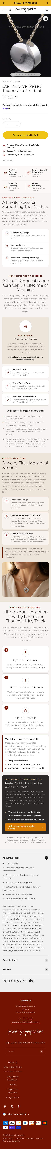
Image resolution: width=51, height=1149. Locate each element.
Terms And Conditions (11, 1141)
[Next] (47, 2)
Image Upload (13, 1097)
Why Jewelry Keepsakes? (13, 1078)
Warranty (20, 1138)
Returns (39, 1138)
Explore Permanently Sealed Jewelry (25, 827)
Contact (13, 1084)
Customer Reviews (13, 1072)
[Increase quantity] (17, 124)
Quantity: (7, 118)
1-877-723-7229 (25, 1018)
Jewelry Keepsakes (11, 81)
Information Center (13, 1067)
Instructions (11, 887)
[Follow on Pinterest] (19, 1106)
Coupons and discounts (13, 1091)
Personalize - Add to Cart (25, 135)
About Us (12, 1062)
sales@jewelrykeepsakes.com (25, 1022)
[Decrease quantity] (6, 124)
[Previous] (3, 2)
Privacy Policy (8, 1138)
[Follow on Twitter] (12, 1106)
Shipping (29, 1138)
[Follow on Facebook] (5, 1106)
